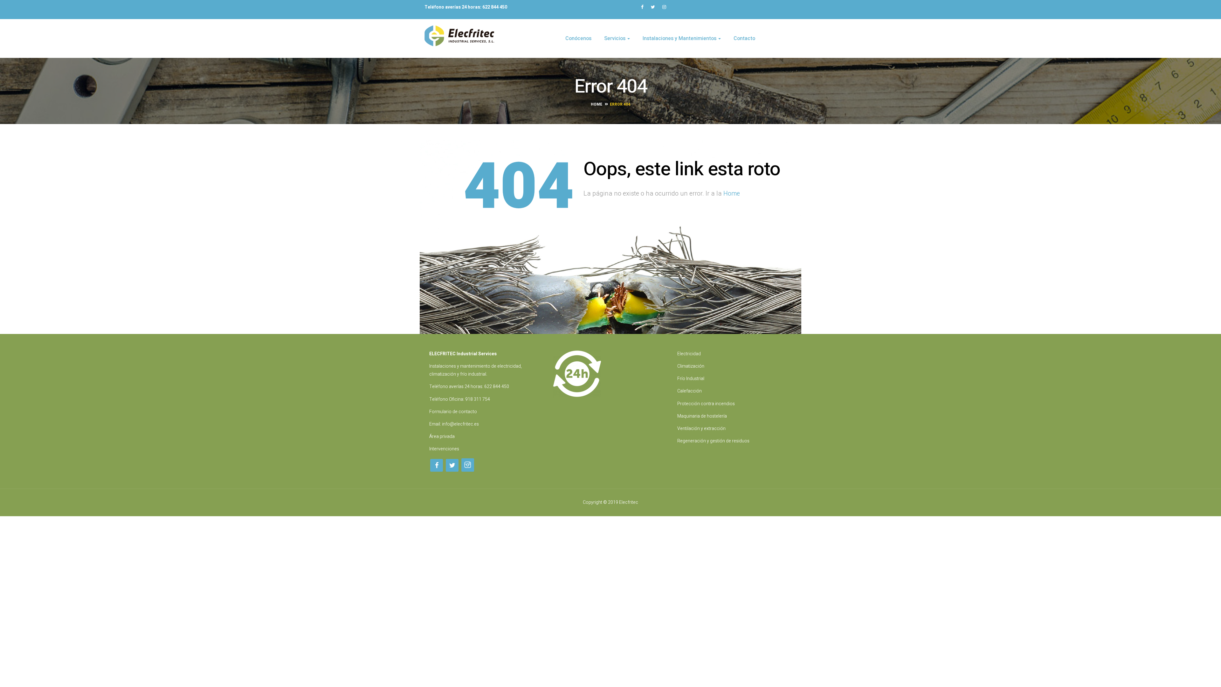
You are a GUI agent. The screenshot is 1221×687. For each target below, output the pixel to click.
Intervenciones (444, 449)
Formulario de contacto (453, 411)
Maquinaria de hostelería (702, 416)
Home (596, 104)
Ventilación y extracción (701, 428)
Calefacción (689, 391)
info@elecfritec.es (460, 424)
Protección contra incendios (706, 403)
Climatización (690, 366)
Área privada (442, 436)
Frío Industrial (690, 378)
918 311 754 (477, 399)
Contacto (744, 38)
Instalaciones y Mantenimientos (680, 38)
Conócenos (578, 38)
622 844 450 (496, 386)
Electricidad (689, 353)
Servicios (615, 38)
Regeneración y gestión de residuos (713, 441)
